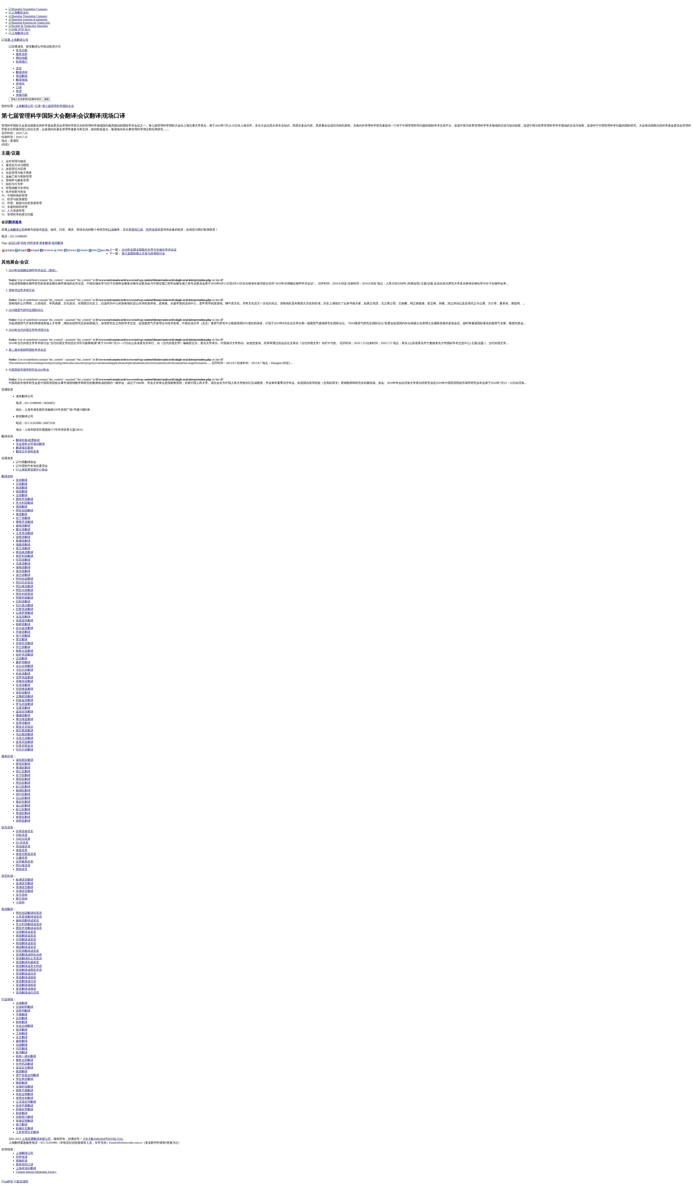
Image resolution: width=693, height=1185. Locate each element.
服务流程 (21, 54)
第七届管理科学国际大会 (58, 106)
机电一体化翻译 (26, 1056)
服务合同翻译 (24, 1060)
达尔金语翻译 (24, 628)
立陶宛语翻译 (24, 696)
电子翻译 (21, 1124)
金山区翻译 (23, 805)
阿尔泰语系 (23, 865)
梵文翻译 (21, 639)
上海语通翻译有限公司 (36, 1138)
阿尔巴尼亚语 (24, 582)
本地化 (20, 83)
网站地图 (21, 57)
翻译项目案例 (24, 447)
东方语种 (21, 894)
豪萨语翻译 (23, 662)
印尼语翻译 (23, 559)
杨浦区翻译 (23, 790)
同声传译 (151, 229)
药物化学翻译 (24, 1109)
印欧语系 (21, 835)
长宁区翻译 (23, 775)
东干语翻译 (23, 635)
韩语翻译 (21, 487)
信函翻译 (21, 1044)
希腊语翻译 (23, 540)
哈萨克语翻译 (24, 654)
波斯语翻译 (23, 537)
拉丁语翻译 (23, 518)
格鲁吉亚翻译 (24, 650)
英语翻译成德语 (26, 977)
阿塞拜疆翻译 (24, 597)
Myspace (71, 250)
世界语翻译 (23, 723)
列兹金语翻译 (24, 700)
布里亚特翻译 (24, 620)
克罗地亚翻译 (24, 677)
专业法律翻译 (24, 1025)
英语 (45, 229)
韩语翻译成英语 (26, 943)
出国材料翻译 (24, 1006)
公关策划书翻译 (26, 1101)
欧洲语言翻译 (24, 879)
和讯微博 (35, 250)
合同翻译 (21, 1018)
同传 (23, 243)
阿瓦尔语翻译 (24, 590)
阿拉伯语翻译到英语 (29, 912)
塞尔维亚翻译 (24, 719)
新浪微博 (9, 250)
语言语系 (7, 827)
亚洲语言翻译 (24, 883)
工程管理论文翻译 (27, 1132)
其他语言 (21, 869)
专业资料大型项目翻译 (30, 443)
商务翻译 (45, 243)
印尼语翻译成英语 (27, 950)
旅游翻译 (21, 1071)
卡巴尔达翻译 (24, 669)
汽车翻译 (21, 1048)
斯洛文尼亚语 (24, 726)
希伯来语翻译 (24, 552)
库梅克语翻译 (24, 681)
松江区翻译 (23, 809)
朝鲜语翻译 (23, 624)
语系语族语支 (24, 831)
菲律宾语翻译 (24, 643)
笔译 (19, 91)
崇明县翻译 (23, 820)
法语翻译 (21, 495)
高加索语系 (23, 846)
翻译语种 (21, 72)
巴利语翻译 (23, 601)
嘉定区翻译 (23, 801)
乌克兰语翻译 (24, 738)
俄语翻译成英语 (26, 947)
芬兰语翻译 (23, 647)
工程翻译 (21, 1033)
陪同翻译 (57, 243)
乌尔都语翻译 (24, 734)
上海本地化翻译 (26, 1168)
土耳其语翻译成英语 (29, 916)
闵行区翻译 (23, 794)
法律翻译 (21, 1003)
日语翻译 (21, 483)
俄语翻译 (21, 506)
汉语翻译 (21, 658)
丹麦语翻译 (23, 631)
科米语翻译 (23, 673)
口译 (19, 87)
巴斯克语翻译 (24, 609)
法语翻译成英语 (26, 931)
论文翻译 (21, 1037)
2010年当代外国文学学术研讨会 (29, 329)
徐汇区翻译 (23, 771)
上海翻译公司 (24, 106)
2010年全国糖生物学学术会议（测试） (33, 270)
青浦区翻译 (23, 813)
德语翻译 (21, 491)
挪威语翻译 (23, 715)
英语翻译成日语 (26, 981)
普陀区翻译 (23, 779)
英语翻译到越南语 (27, 962)
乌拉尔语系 (23, 838)
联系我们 (21, 61)
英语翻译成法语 (26, 973)
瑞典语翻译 (23, 544)
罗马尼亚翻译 (24, 704)
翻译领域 (21, 79)
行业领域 (7, 999)
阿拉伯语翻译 (24, 510)
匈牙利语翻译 (24, 556)
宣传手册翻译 (24, 1105)
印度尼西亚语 (24, 745)
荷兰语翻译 (23, 548)
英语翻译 (21, 480)
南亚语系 (21, 850)
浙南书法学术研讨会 (22, 290)
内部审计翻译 (24, 1116)
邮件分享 (105, 250)
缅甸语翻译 (23, 567)
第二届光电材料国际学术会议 (27, 349)
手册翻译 (21, 1014)
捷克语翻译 (23, 571)
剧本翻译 (21, 1113)
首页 (19, 68)
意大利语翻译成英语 (29, 924)
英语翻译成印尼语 (27, 992)
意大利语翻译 (24, 502)
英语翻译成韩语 (26, 985)
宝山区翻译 (23, 798)
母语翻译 (21, 76)
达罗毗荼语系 (24, 861)
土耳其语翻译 (24, 533)
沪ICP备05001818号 (95, 1138)
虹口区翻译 (23, 786)
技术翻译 (21, 1029)
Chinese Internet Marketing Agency (36, 1171)
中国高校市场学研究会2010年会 (29, 369)
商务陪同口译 (24, 1164)
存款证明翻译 (24, 1094)
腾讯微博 (22, 250)
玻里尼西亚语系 (26, 854)
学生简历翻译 (24, 1079)
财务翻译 (21, 1022)
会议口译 (14, 243)
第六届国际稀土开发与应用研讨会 (143, 253)
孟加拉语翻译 (24, 711)
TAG (120, 1138)
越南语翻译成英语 (27, 920)
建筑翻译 (21, 1041)
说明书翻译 (23, 1010)
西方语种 (21, 898)
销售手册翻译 (24, 1090)
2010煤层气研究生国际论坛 (26, 310)
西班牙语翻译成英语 (29, 928)
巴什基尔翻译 (24, 605)
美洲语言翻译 (24, 887)
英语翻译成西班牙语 (29, 969)
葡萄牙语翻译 (24, 521)
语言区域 (7, 875)
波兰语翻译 (23, 575)
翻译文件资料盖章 (27, 451)
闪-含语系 (22, 842)
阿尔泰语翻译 (24, 586)
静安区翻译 (23, 763)
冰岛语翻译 (23, 616)
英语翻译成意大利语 (29, 966)
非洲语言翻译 (24, 891)
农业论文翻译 (24, 1067)
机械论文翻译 (24, 1128)
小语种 (20, 902)
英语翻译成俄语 (26, 988)
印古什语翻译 (24, 749)
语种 (7, 476)
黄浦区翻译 (23, 767)
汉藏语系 (21, 857)
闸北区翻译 (23, 782)
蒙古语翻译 (23, 529)
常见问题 (21, 50)
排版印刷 (21, 95)
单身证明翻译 (24, 1120)
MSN (94, 250)
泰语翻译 (21, 514)
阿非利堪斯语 (24, 593)
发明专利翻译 (24, 1098)
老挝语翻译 (23, 692)
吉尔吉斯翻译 (24, 666)
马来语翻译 (23, 563)
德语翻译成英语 (26, 935)
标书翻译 (21, 1052)
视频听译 (21, 1160)
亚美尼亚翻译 (24, 741)
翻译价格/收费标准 (28, 440)
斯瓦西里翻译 (24, 730)
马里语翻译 (23, 707)
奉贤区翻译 (23, 816)
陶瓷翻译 (21, 1082)
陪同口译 (137, 229)
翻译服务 (15, 222)
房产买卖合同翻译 (27, 1075)
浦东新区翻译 (24, 760)
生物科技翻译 (24, 1086)
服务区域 (7, 756)
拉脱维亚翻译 (24, 688)
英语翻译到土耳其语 (29, 958)
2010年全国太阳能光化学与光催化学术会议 (149, 249)
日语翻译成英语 (26, 939)
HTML (112, 1138)
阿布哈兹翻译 (24, 578)
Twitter (60, 250)
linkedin (84, 250)
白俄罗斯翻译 (24, 612)
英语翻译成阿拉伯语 (29, 954)
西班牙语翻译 (24, 499)
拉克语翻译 (23, 685)
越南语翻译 (23, 525)
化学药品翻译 (24, 1063)
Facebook (48, 250)
